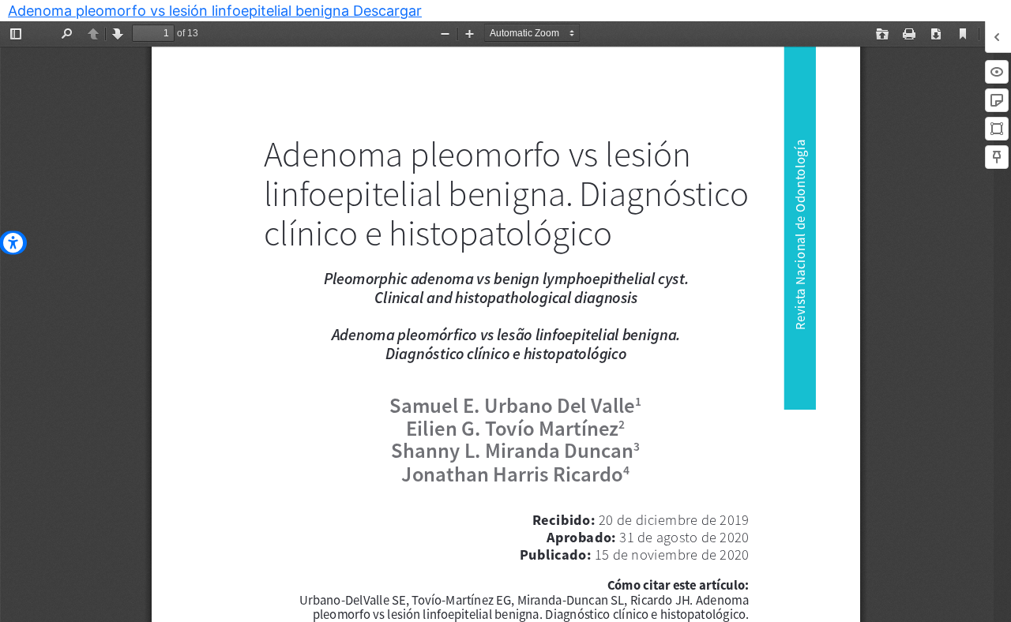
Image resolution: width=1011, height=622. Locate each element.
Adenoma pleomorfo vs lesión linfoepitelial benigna (180, 10)
